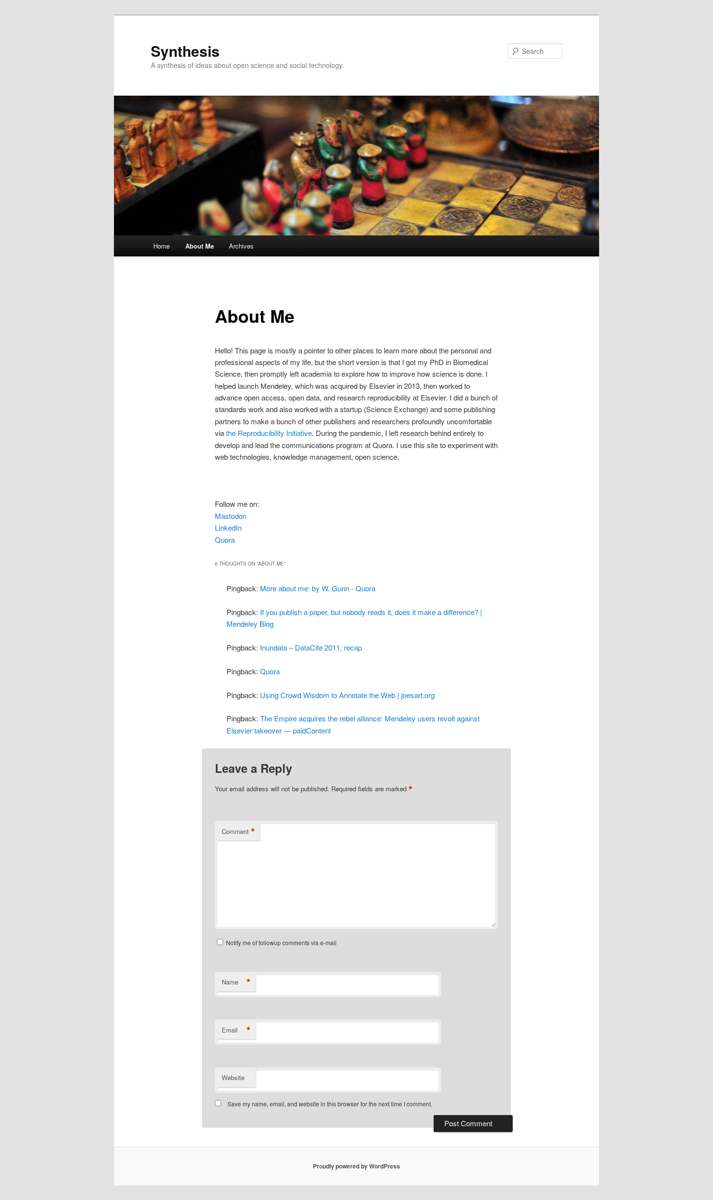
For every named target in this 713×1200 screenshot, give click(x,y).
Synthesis (185, 50)
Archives (241, 245)
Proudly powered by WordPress (356, 1166)
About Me (199, 245)
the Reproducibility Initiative (269, 433)
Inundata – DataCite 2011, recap (311, 647)
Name (236, 982)
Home (161, 245)
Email (236, 1030)
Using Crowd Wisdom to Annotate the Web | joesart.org (347, 695)
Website (233, 1077)
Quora (225, 539)
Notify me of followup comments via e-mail (281, 942)
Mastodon (230, 516)
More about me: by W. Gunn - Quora (317, 588)
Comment (238, 831)
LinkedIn (228, 527)
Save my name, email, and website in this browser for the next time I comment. (329, 1104)
